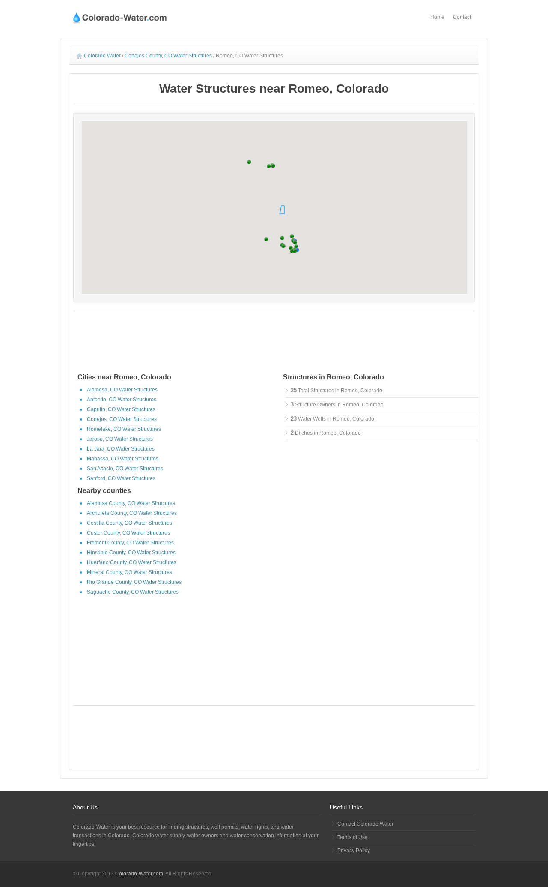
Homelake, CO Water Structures (124, 429)
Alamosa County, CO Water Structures (131, 503)
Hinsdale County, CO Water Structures (131, 553)
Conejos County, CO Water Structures (168, 56)
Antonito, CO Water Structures (121, 400)
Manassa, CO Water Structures (122, 459)
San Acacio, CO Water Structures (125, 469)
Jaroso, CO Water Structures (120, 439)
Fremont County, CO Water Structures (130, 543)
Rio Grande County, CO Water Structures (134, 582)
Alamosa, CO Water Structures (122, 390)
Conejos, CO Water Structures (122, 419)
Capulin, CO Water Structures (121, 409)
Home (437, 17)
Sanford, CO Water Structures (121, 478)
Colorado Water (102, 56)
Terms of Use (352, 837)
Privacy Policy (353, 851)
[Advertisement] (274, 343)
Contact (462, 17)
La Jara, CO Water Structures (121, 449)
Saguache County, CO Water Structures (133, 592)
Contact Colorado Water (365, 824)
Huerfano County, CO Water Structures (131, 562)
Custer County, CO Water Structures (128, 533)
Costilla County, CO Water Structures (129, 523)
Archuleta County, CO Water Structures (132, 513)
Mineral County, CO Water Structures (129, 572)
